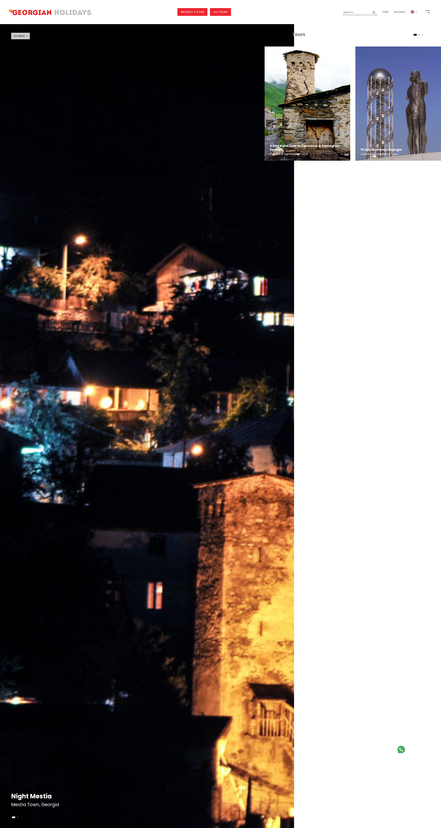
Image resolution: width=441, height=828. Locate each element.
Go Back (19, 36)
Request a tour (192, 12)
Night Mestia (31, 796)
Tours (298, 34)
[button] (414, 12)
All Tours (220, 12)
